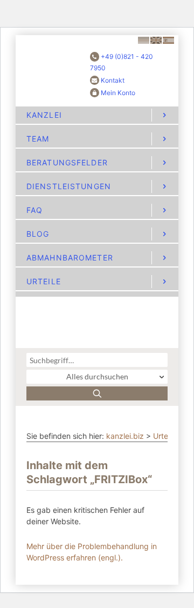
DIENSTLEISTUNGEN (68, 186)
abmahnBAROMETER (69, 257)
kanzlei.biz (125, 435)
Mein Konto (118, 93)
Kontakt (112, 80)
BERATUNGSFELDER (67, 162)
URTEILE (43, 281)
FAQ (34, 210)
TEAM (37, 138)
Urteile (164, 435)
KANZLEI (44, 114)
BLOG (37, 233)
